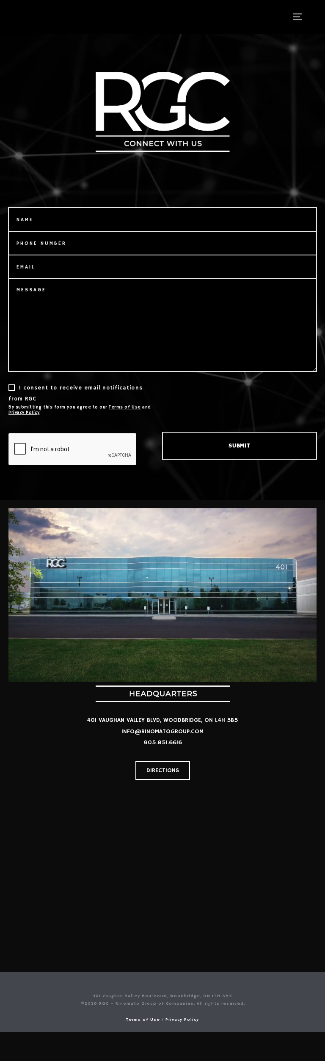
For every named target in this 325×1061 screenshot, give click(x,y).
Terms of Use (124, 407)
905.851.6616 (162, 742)
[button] (162, 770)
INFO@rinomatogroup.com (162, 731)
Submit (239, 446)
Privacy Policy (23, 413)
